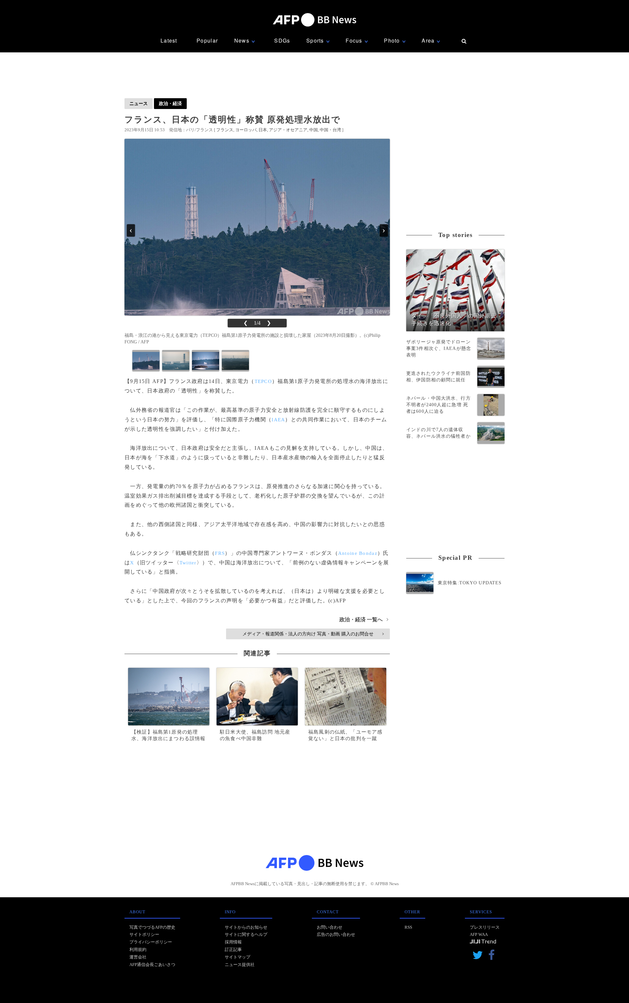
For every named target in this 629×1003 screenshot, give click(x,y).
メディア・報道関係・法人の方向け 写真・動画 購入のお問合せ (313, 633)
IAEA (278, 419)
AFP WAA (479, 934)
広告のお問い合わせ (336, 934)
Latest (169, 40)
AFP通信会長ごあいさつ (152, 964)
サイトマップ (237, 957)
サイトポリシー (144, 934)
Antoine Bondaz (357, 553)
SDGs (282, 40)
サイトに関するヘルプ (246, 934)
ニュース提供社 (240, 964)
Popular (207, 40)
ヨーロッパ (246, 129)
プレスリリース (485, 927)
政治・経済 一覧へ (363, 619)
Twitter (188, 562)
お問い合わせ (329, 927)
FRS (220, 553)
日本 (262, 129)
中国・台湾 (330, 129)
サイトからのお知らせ (246, 927)
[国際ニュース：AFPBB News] (314, 20)
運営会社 (137, 957)
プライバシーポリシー (150, 941)
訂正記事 (233, 949)
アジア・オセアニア (288, 129)
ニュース (138, 103)
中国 (313, 129)
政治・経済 (170, 103)
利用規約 (137, 949)
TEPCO (263, 381)
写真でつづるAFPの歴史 (152, 927)
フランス (224, 129)
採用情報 (233, 941)
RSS (408, 927)
